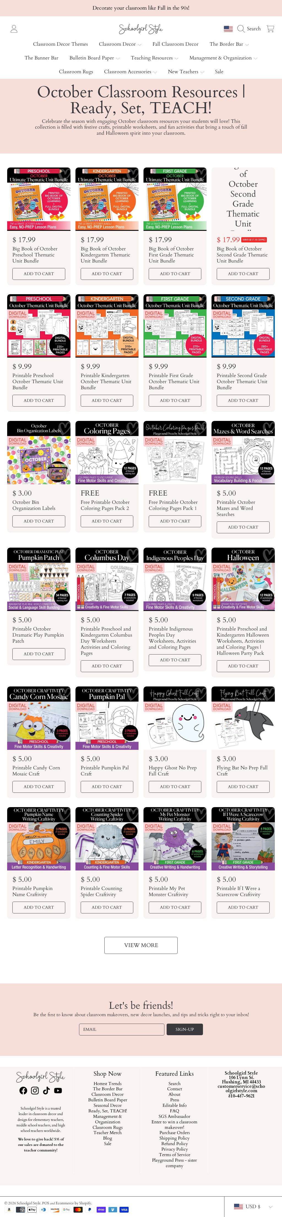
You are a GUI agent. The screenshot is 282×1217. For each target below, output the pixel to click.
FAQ (174, 1111)
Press (174, 1100)
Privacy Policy (174, 1149)
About (174, 1095)
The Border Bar (227, 44)
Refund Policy (174, 1144)
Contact (174, 1089)
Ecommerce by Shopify (73, 1203)
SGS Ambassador (174, 1116)
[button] (250, 28)
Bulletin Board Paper (92, 58)
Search (175, 1084)
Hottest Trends (107, 1084)
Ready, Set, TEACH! (107, 1111)
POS (45, 1203)
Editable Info (174, 1105)
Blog (107, 1139)
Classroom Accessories (128, 71)
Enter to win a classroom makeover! (174, 1125)
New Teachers (184, 71)
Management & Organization (221, 58)
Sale (107, 1144)
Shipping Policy (174, 1139)
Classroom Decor (118, 44)
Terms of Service (174, 1155)
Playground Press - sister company (174, 1163)
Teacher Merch (107, 1133)
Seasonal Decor (107, 1105)
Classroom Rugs (108, 1128)
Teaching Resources (152, 58)
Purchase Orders (174, 1133)
